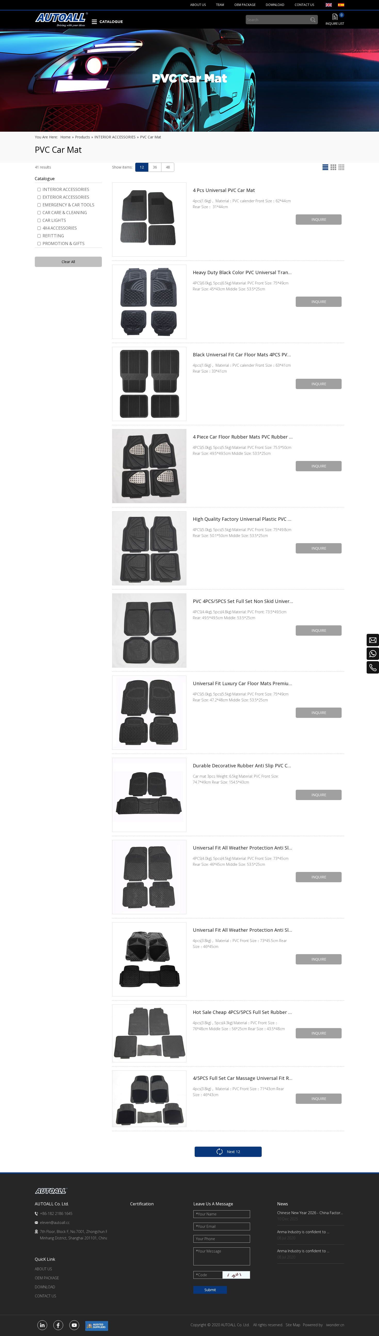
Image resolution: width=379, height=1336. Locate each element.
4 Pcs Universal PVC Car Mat (224, 190)
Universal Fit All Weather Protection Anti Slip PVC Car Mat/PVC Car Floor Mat (243, 848)
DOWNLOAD (45, 1286)
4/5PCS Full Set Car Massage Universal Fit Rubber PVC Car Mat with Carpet (243, 1078)
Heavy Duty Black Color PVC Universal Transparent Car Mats (243, 272)
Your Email (206, 1226)
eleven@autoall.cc (55, 1222)
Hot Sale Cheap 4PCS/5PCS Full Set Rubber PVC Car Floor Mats (243, 1012)
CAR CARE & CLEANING (65, 212)
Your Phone (205, 1238)
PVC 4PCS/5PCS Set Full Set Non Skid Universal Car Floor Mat (243, 601)
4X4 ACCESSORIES (60, 228)
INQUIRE (318, 219)
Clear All (68, 261)
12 (142, 167)
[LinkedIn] (42, 1325)
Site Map (293, 1324)
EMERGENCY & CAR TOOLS (68, 205)
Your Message (208, 1251)
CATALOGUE (111, 22)
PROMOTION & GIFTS (64, 243)
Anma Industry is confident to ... (303, 1231)
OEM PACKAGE (47, 1277)
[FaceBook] (58, 1325)
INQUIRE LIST (335, 23)
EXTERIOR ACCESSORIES (66, 197)
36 (155, 167)
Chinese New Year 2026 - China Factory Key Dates (310, 1212)
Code (201, 1274)
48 (168, 167)
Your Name (206, 1214)
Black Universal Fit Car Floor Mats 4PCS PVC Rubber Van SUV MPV (243, 354)
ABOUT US (43, 1268)
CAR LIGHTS (54, 220)
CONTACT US (45, 1295)
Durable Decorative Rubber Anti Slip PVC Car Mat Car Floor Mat (243, 765)
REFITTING (53, 236)
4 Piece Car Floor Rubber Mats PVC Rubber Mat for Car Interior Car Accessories (243, 437)
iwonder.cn (335, 1324)
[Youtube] (74, 1325)
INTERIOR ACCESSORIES (66, 189)
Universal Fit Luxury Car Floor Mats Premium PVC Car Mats (243, 683)
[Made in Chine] (96, 1326)
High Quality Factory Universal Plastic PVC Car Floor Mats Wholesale (243, 519)
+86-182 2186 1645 (56, 1213)
